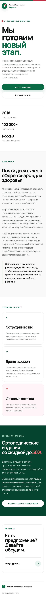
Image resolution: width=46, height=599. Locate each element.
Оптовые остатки (23, 95)
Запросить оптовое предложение (23, 503)
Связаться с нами (23, 87)
